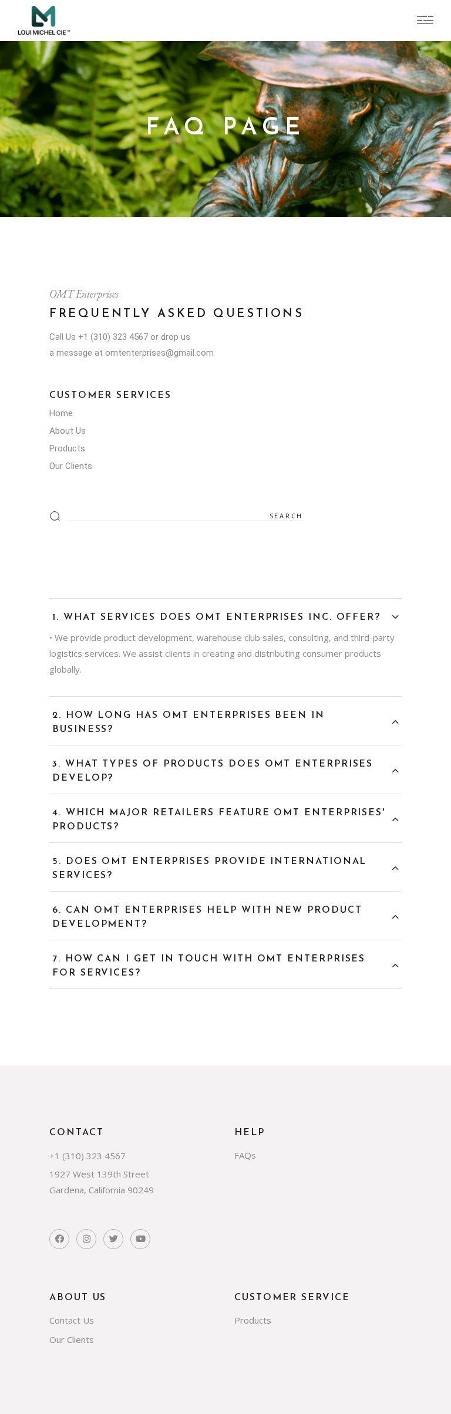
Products (67, 448)
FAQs (245, 1155)
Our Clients (70, 466)
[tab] (225, 612)
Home (61, 413)
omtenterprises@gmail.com (159, 352)
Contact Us (71, 1320)
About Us (67, 431)
